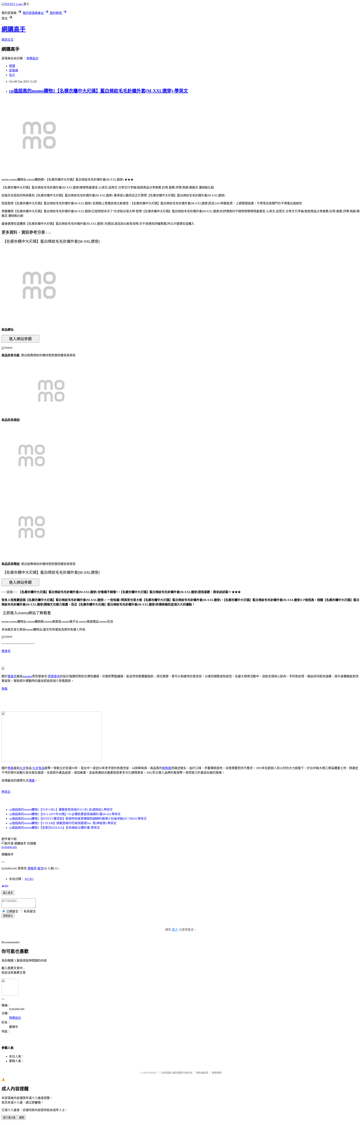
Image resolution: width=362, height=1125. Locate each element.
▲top (5, 885)
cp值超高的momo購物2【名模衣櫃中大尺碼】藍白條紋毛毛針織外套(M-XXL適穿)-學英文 (98, 90)
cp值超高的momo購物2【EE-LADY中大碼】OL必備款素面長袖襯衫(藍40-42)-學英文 (65, 814)
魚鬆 (5, 688)
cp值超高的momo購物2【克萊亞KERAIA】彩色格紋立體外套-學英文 (54, 827)
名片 (12, 75)
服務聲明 (217, 1072)
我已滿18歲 (9, 1117)
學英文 (6, 791)
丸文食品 (38, 768)
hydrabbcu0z (9, 847)
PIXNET (153, 1072)
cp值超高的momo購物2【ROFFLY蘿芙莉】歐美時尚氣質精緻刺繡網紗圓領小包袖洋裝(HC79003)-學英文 (78, 818)
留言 (40, 868)
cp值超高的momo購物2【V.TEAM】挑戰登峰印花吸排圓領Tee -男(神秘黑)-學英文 (63, 823)
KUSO (29, 879)
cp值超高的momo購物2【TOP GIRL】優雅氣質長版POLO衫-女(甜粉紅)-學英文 (61, 809)
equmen (27, 676)
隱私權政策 (202, 1072)
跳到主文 (8, 39)
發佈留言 (8, 915)
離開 (21, 1117)
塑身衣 (6, 651)
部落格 (13, 70)
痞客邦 (32, 868)
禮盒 (32, 780)
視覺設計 (32, 58)
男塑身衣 (54, 676)
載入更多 (8, 892)
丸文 (23, 768)
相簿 (12, 65)
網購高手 (14, 29)
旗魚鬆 (166, 768)
